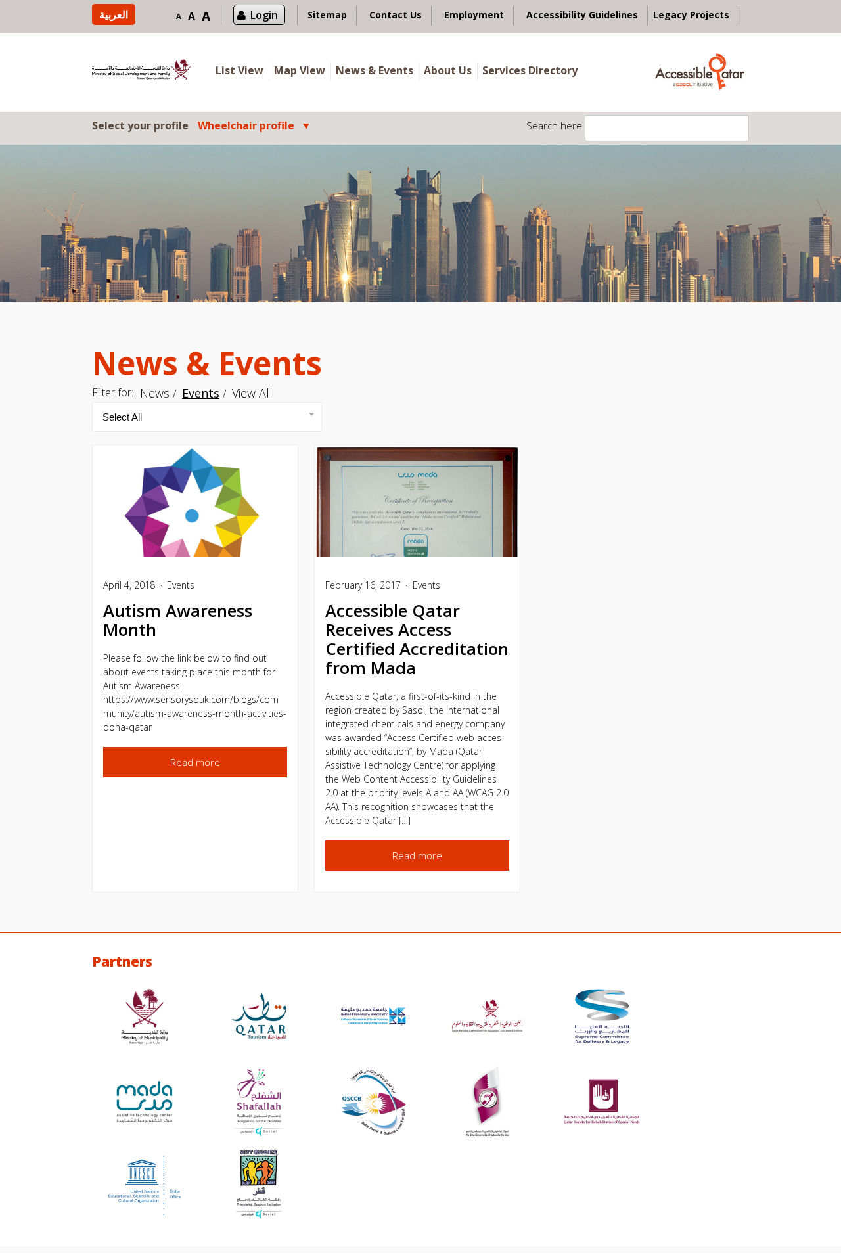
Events (200, 393)
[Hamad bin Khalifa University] (373, 1018)
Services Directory (530, 70)
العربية (113, 14)
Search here (554, 125)
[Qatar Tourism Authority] (258, 1018)
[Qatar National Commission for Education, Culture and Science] (487, 1018)
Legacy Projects (691, 15)
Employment (474, 15)
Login (264, 15)
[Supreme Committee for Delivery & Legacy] (601, 1018)
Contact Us (395, 15)
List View (239, 70)
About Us (448, 70)
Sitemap (327, 15)
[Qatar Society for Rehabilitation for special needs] (601, 1103)
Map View (299, 70)
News (155, 393)
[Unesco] (144, 1186)
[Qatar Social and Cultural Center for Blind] (373, 1103)
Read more (195, 762)
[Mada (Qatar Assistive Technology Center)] (144, 1103)
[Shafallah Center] (258, 1103)
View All (252, 393)
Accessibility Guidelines (582, 15)
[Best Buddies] (258, 1186)
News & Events (374, 70)
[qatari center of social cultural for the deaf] (487, 1103)
